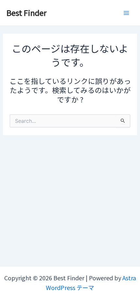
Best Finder (27, 12)
